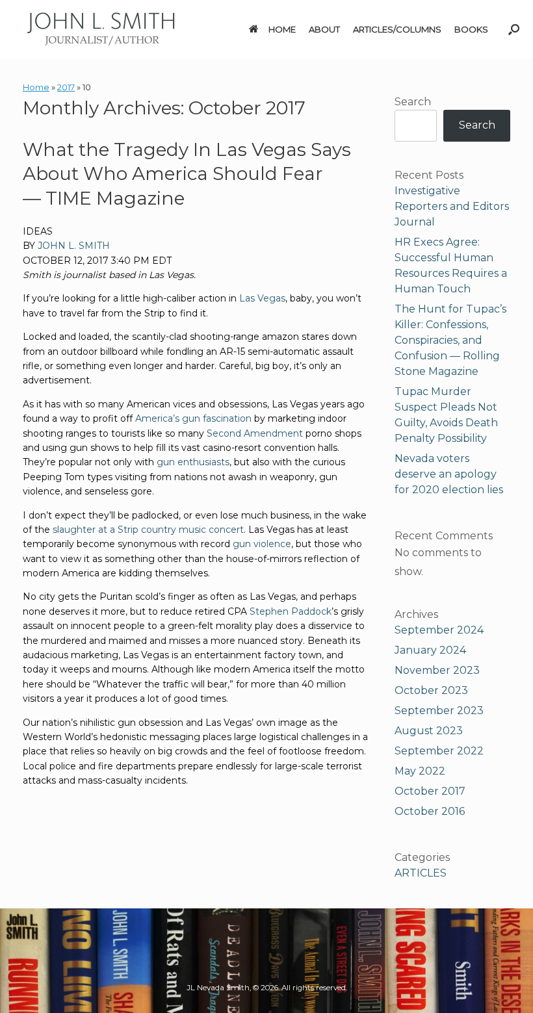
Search (413, 102)
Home (36, 87)
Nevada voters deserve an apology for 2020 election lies (449, 474)
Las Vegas (262, 298)
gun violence (262, 544)
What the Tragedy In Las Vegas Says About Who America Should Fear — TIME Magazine (187, 174)
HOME (282, 29)
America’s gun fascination (193, 418)
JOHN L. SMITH (74, 245)
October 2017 (430, 791)
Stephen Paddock (291, 611)
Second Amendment (255, 433)
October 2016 (430, 811)
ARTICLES (421, 873)
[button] (514, 29)
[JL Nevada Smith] (100, 29)
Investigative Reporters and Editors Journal (452, 206)
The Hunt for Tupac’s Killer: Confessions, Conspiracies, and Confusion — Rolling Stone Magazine (450, 340)
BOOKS (471, 29)
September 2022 (439, 751)
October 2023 (431, 690)
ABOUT (324, 29)
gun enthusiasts (193, 462)
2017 (66, 87)
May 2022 (420, 771)
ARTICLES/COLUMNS (397, 29)
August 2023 (429, 730)
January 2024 (430, 650)
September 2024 (439, 630)
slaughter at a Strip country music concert (148, 529)
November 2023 (437, 670)
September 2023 (439, 710)
